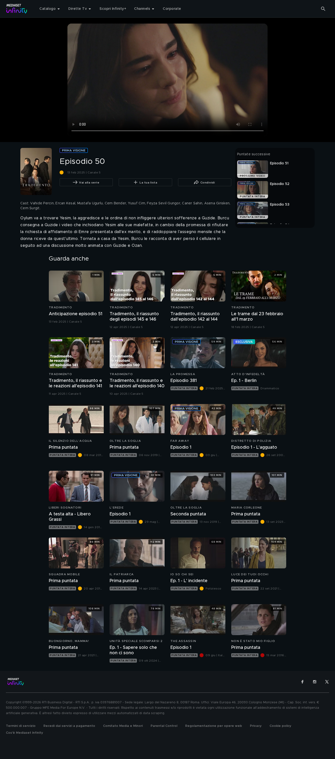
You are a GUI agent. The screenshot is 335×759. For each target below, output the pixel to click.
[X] (327, 682)
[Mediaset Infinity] (17, 9)
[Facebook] (302, 682)
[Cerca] (323, 9)
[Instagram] (314, 682)
